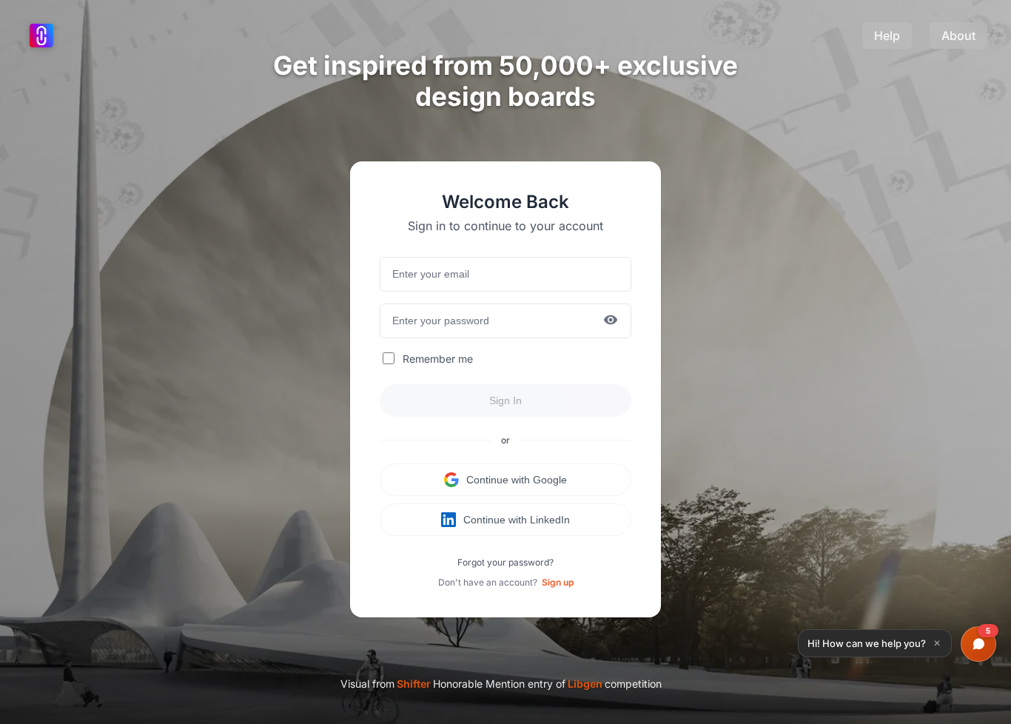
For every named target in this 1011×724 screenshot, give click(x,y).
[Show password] (610, 320)
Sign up (558, 582)
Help (887, 35)
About (958, 35)
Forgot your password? (505, 562)
